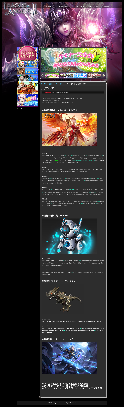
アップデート (60, 84)
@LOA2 (19, 108)
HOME (43, 84)
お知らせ (51, 84)
